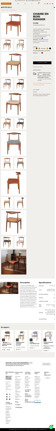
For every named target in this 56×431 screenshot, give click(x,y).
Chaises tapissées (39, 95)
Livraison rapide (28, 390)
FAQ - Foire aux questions (28, 395)
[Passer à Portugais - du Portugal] (47, 4)
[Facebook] (7, 394)
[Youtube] (9, 399)
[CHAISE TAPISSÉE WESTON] (7, 336)
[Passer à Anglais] (52, 4)
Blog (16, 402)
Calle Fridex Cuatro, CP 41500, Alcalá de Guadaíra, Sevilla (29, 429)
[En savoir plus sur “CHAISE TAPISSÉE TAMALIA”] (45, 340)
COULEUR (35, 46)
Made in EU (45, 95)
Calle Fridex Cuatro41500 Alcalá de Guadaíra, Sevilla (8, 385)
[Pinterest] (7, 397)
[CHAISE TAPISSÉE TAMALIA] (49, 336)
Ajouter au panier (42, 62)
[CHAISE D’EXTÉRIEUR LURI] (35, 336)
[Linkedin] (7, 399)
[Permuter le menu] (54, 7)
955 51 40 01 (44, 429)
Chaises (43, 94)
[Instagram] (9, 394)
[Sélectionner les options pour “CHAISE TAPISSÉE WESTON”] (3, 340)
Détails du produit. (37, 69)
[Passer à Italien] (45, 4)
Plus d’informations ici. (32, 306)
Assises (40, 94)
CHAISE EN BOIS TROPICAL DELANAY (20, 344)
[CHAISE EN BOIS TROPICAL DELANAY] (21, 336)
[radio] (34, 48)
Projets (17, 404)
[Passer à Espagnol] (50, 4)
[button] (17, 340)
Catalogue (18, 407)
